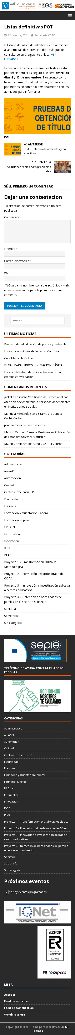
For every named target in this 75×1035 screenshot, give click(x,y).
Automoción (12, 478)
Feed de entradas (16, 1001)
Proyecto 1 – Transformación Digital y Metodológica (30, 564)
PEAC (7, 555)
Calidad (9, 485)
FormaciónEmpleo (16, 520)
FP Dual (9, 527)
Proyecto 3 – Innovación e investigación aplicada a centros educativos (37, 587)
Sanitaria (10, 609)
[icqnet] (37, 921)
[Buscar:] (38, 320)
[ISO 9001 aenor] (54, 976)
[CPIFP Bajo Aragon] (19, 5)
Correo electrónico (16, 261)
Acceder (9, 994)
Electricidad (11, 499)
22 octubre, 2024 (18, 35)
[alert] (37, 891)
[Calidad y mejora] (46, 5)
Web (7, 273)
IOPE (7, 548)
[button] (69, 15)
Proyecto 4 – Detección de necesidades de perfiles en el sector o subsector (33, 599)
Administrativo (14, 464)
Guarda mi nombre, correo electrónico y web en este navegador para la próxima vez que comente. (36, 290)
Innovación (11, 541)
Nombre (9, 249)
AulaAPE (9, 471)
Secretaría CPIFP (44, 35)
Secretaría (11, 616)
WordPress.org (14, 1014)
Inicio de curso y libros (30, 425)
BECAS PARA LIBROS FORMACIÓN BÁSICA (33, 365)
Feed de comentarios (19, 1008)
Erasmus (10, 506)
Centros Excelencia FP (19, 492)
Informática (12, 534)
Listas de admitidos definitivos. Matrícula (31, 351)
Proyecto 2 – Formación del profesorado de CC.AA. (34, 576)
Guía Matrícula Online (18, 358)
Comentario (12, 217)
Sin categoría (13, 623)
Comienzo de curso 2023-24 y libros (38, 444)
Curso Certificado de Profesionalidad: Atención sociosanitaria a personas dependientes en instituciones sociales (37, 401)
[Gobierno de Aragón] (64, 5)
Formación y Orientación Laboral (26, 513)
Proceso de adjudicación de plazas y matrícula (35, 344)
